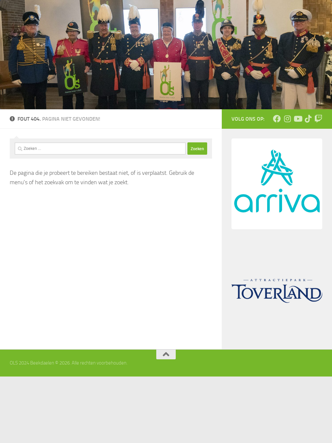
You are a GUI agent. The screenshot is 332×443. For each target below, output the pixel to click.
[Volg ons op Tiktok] (308, 119)
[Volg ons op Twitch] (318, 119)
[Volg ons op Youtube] (298, 119)
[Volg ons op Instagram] (287, 119)
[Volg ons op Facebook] (277, 119)
